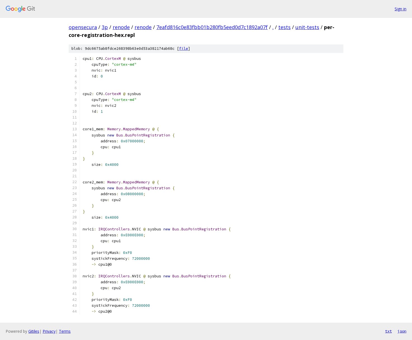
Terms (65, 331)
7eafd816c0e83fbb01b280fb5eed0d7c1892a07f (212, 27)
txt (388, 331)
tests (284, 27)
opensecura (83, 27)
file (183, 48)
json (401, 331)
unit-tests (307, 27)
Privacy (49, 331)
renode (121, 27)
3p (105, 27)
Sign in (400, 8)
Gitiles (33, 331)
